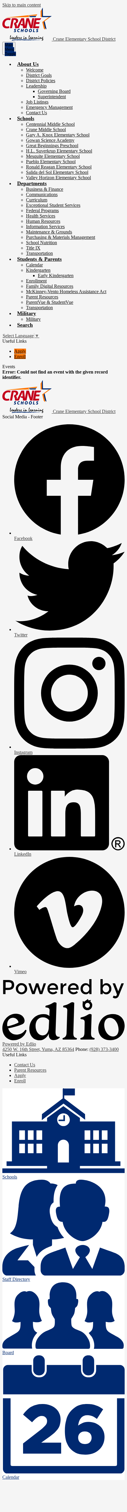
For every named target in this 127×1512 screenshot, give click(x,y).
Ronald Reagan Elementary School (59, 166)
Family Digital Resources (49, 286)
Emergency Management (49, 107)
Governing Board (54, 91)
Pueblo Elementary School (51, 161)
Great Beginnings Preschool (52, 145)
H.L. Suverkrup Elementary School (59, 150)
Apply (20, 351)
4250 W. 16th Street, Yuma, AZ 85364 (38, 1049)
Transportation (39, 253)
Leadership (36, 85)
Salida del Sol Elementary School (57, 172)
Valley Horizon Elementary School (58, 177)
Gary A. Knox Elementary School (57, 134)
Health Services (40, 215)
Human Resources (43, 221)
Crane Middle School (46, 129)
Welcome (34, 69)
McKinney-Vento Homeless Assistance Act (66, 291)
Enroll (20, 356)
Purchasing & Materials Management (60, 237)
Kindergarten (38, 270)
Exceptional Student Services (53, 205)
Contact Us (36, 112)
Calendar (34, 264)
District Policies (40, 80)
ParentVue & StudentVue (49, 302)
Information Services (45, 226)
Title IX (33, 247)
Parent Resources (42, 296)
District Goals (39, 75)
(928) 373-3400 (104, 1049)
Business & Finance (44, 189)
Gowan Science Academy (50, 140)
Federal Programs (42, 210)
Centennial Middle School (50, 124)
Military (33, 319)
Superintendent (52, 96)
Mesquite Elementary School (53, 156)
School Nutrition (41, 242)
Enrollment (36, 280)
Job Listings (37, 101)
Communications (42, 194)
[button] (28, 64)
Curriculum (36, 199)
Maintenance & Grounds (49, 231)
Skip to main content (21, 4)
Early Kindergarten (56, 275)
